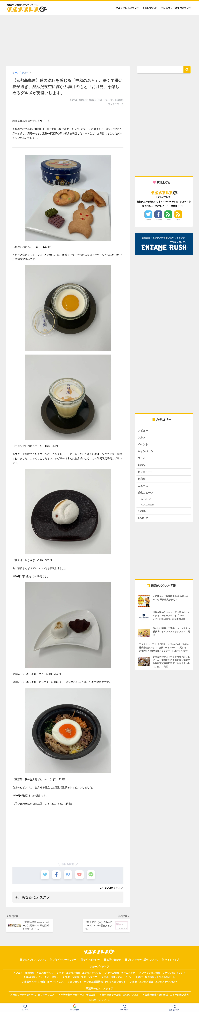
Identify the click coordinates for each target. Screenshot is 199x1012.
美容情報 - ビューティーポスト (42, 977)
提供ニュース (145, 492)
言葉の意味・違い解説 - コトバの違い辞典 (167, 995)
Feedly (168, 220)
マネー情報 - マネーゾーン (118, 977)
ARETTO (146, 499)
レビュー (143, 430)
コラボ (142, 458)
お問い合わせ (150, 8)
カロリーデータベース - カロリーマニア (33, 995)
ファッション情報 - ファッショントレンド (164, 973)
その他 (142, 510)
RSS (178, 220)
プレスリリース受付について (176, 8)
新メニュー (144, 471)
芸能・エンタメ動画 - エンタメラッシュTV (154, 981)
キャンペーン (145, 451)
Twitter (148, 220)
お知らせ (143, 517)
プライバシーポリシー (64, 959)
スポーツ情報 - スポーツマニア (81, 977)
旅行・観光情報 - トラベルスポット (156, 977)
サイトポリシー (91, 959)
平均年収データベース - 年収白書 (78, 995)
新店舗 (142, 478)
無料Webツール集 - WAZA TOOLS (120, 995)
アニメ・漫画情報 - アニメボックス (34, 973)
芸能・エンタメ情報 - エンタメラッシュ (80, 973)
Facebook (158, 220)
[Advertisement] (99, 39)
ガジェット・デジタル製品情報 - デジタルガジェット (98, 981)
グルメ (119, 887)
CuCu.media (147, 504)
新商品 (142, 465)
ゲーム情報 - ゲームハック (121, 973)
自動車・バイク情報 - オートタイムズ (44, 981)
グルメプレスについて (127, 8)
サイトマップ (172, 959)
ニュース (143, 485)
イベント (143, 444)
